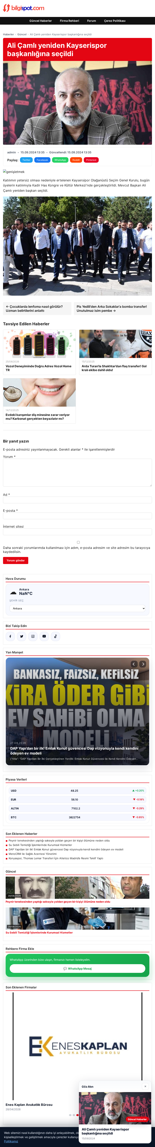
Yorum (9, 457)
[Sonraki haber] (142, 664)
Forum (91, 20)
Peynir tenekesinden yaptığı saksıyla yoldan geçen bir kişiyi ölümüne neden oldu (59, 840)
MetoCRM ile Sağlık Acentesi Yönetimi (33, 853)
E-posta (10, 511)
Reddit (76, 159)
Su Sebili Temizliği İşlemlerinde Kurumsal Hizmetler (40, 845)
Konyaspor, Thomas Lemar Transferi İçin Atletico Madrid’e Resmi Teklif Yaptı (56, 858)
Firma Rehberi (69, 20)
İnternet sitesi (13, 526)
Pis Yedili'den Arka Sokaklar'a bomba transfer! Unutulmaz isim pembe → (112, 309)
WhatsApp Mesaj (77, 968)
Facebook (42, 159)
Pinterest (91, 159)
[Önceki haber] (134, 664)
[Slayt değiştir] (70, 1115)
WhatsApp (60, 159)
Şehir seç (16, 600)
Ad (6, 495)
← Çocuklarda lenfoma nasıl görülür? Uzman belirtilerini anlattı (34, 309)
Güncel (21, 34)
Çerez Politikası (115, 20)
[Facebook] (10, 636)
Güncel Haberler (40, 20)
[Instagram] (33, 636)
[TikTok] (55, 636)
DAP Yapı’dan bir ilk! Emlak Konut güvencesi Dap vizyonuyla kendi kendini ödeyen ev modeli (66, 849)
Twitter (26, 159)
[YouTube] (44, 636)
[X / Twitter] (21, 636)
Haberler (8, 34)
